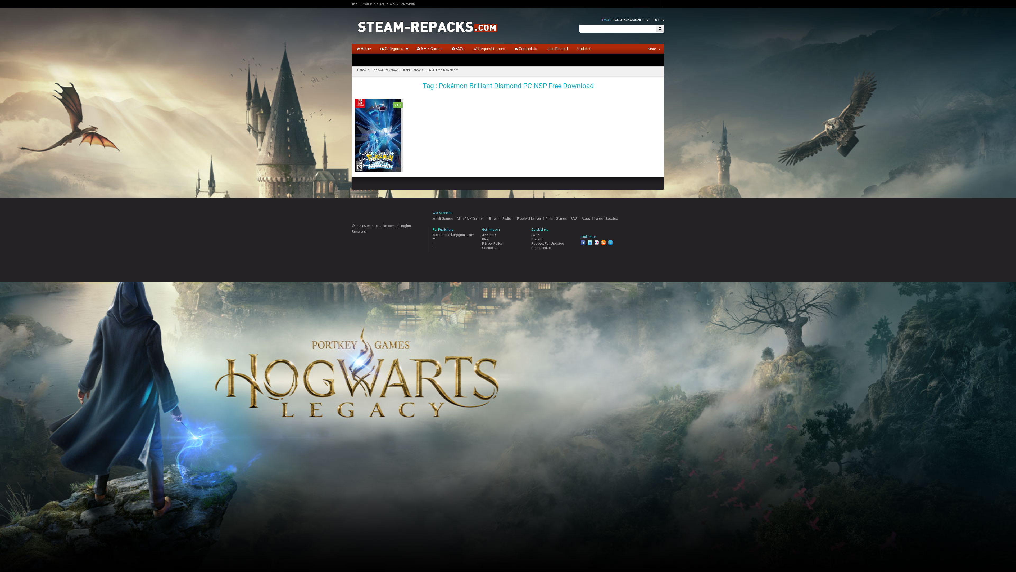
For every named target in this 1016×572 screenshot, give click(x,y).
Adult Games (443, 218)
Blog (485, 239)
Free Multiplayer (529, 218)
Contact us (490, 248)
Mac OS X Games (470, 218)
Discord (658, 20)
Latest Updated (606, 218)
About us (489, 235)
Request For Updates (547, 243)
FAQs (535, 235)
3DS (574, 218)
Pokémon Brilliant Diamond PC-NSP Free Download (378, 159)
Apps (586, 218)
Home (361, 70)
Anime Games (556, 218)
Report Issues (541, 248)
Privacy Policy (492, 243)
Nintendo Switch (500, 218)
